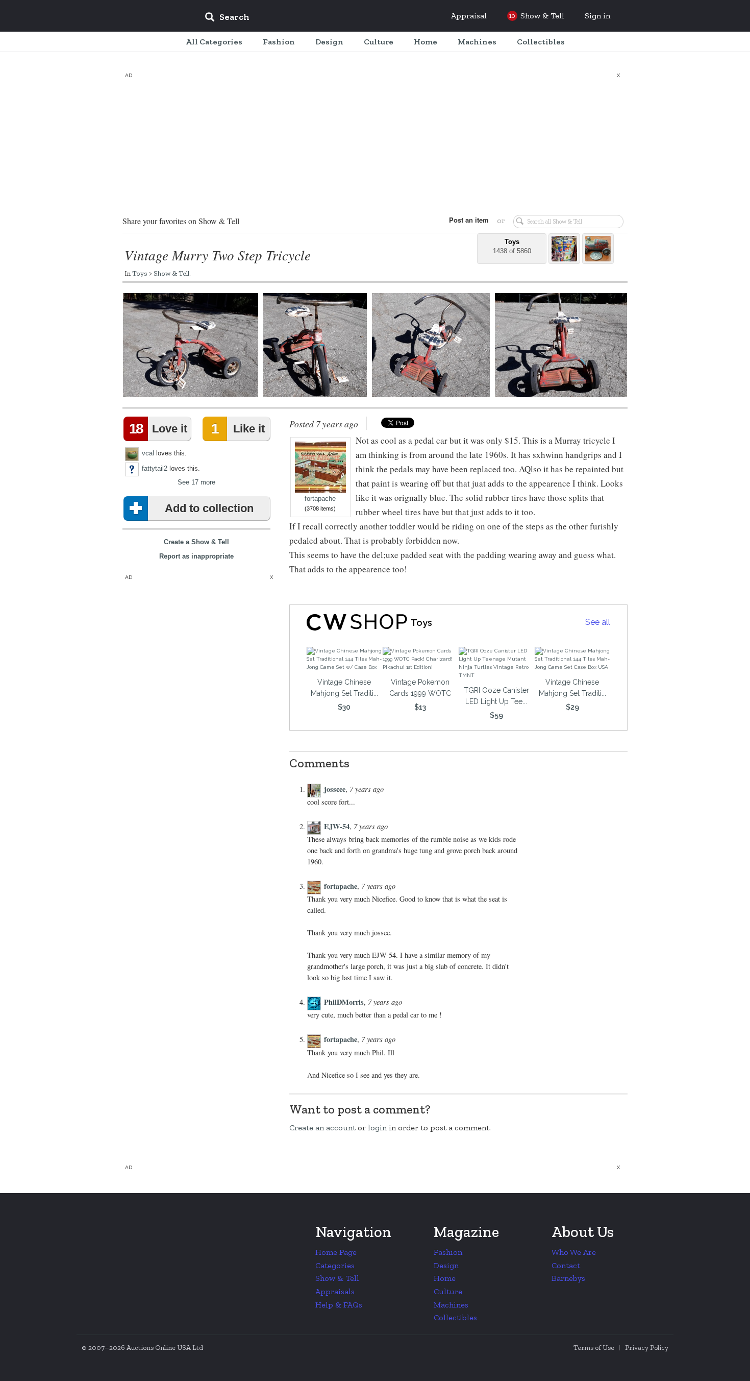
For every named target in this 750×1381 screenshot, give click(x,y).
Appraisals (335, 1291)
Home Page (336, 1252)
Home (445, 1278)
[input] (301, 18)
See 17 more (196, 482)
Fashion (448, 1252)
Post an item (469, 220)
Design (446, 1265)
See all (597, 622)
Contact (566, 1265)
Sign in (597, 15)
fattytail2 (154, 468)
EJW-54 (336, 826)
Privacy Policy (646, 1347)
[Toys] (348, 622)
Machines (451, 1305)
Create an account (322, 1127)
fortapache (320, 498)
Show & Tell (171, 273)
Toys (139, 273)
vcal (148, 453)
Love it (158, 429)
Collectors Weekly (135, 16)
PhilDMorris (344, 1002)
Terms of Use (593, 1347)
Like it (237, 429)
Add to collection (209, 508)
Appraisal (469, 15)
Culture (448, 1291)
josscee (334, 789)
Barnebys (568, 1278)
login (377, 1127)
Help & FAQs (338, 1305)
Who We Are (574, 1252)
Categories (335, 1265)
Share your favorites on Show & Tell (180, 220)
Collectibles (455, 1317)
